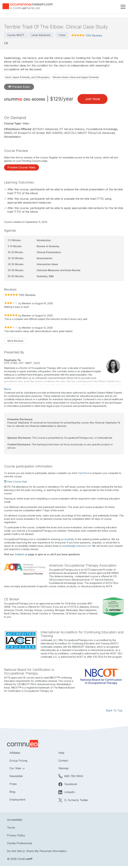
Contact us (21, 554)
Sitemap (63, 768)
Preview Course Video (22, 167)
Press (13, 784)
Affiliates (15, 752)
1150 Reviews (94, 35)
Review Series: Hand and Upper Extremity (76, 77)
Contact (63, 760)
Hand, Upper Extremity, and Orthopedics (27, 77)
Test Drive (83, 473)
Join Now (92, 99)
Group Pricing (18, 760)
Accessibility (14, 819)
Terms (11, 827)
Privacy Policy (16, 835)
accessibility (67, 539)
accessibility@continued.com (75, 545)
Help (61, 752)
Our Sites (16, 768)
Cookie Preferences (19, 843)
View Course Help (16, 481)
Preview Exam (20, 86)
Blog (12, 791)
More (7, 389)
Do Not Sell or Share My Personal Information (36, 851)
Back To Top (114, 710)
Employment (17, 799)
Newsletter (16, 776)
